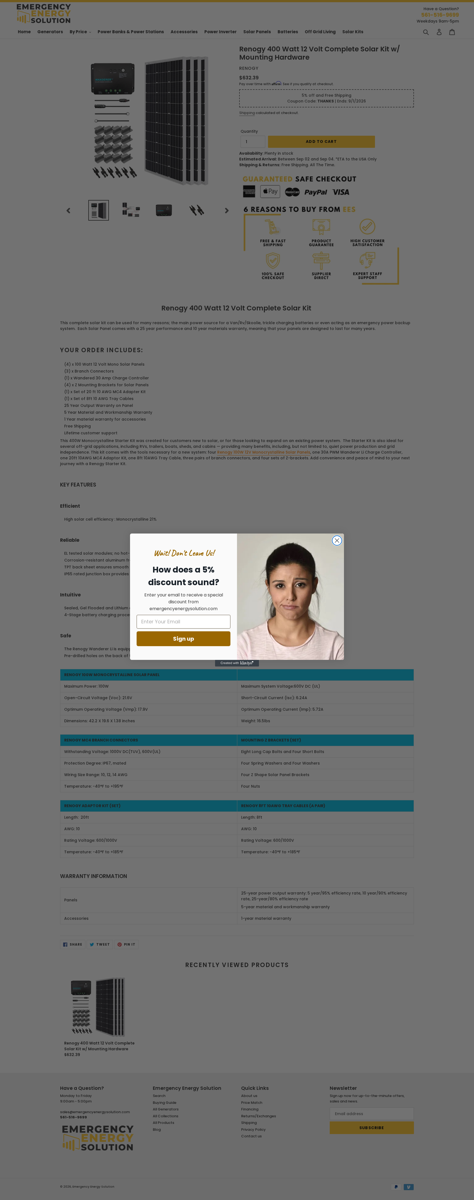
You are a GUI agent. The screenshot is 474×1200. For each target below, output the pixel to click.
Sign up (183, 639)
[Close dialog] (337, 540)
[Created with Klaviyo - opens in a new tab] (237, 663)
